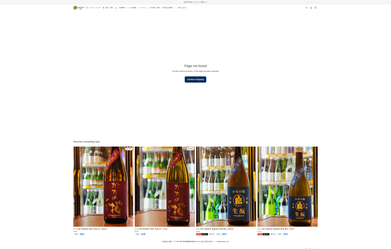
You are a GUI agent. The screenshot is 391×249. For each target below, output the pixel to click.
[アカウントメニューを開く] (311, 7)
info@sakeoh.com (222, 241)
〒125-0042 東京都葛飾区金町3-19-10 (187, 241)
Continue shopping (195, 79)
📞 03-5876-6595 (206, 241)
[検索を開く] (306, 7)
